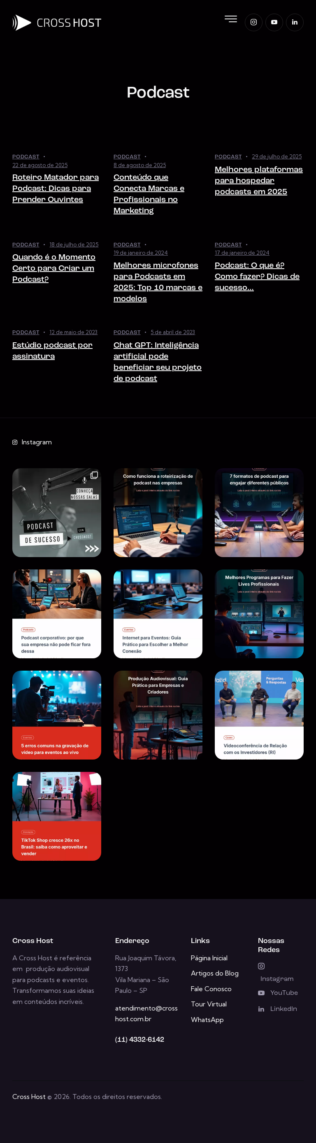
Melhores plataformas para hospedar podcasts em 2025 (259, 181)
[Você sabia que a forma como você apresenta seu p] (259, 512)
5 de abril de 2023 (173, 332)
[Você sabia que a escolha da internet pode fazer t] (158, 613)
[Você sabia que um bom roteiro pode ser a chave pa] (158, 512)
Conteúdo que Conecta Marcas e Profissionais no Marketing (149, 194)
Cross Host (29, 1096)
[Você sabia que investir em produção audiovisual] (158, 715)
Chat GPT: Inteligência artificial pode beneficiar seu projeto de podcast (158, 362)
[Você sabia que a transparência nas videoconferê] (259, 715)
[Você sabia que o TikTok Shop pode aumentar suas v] (56, 816)
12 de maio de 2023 (73, 332)
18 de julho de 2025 (73, 244)
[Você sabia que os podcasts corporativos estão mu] (56, 613)
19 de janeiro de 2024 (141, 252)
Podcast (26, 157)
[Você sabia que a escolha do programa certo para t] (259, 613)
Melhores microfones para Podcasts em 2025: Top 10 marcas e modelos (158, 282)
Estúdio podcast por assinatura (52, 351)
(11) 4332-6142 (139, 1039)
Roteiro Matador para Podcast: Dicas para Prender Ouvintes (55, 189)
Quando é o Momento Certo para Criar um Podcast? (53, 268)
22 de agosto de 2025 (39, 165)
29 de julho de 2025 (277, 156)
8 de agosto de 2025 (140, 165)
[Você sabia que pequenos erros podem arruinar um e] (56, 715)
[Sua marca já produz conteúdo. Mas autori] (56, 512)
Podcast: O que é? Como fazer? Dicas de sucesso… (257, 277)
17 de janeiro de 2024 (242, 252)
